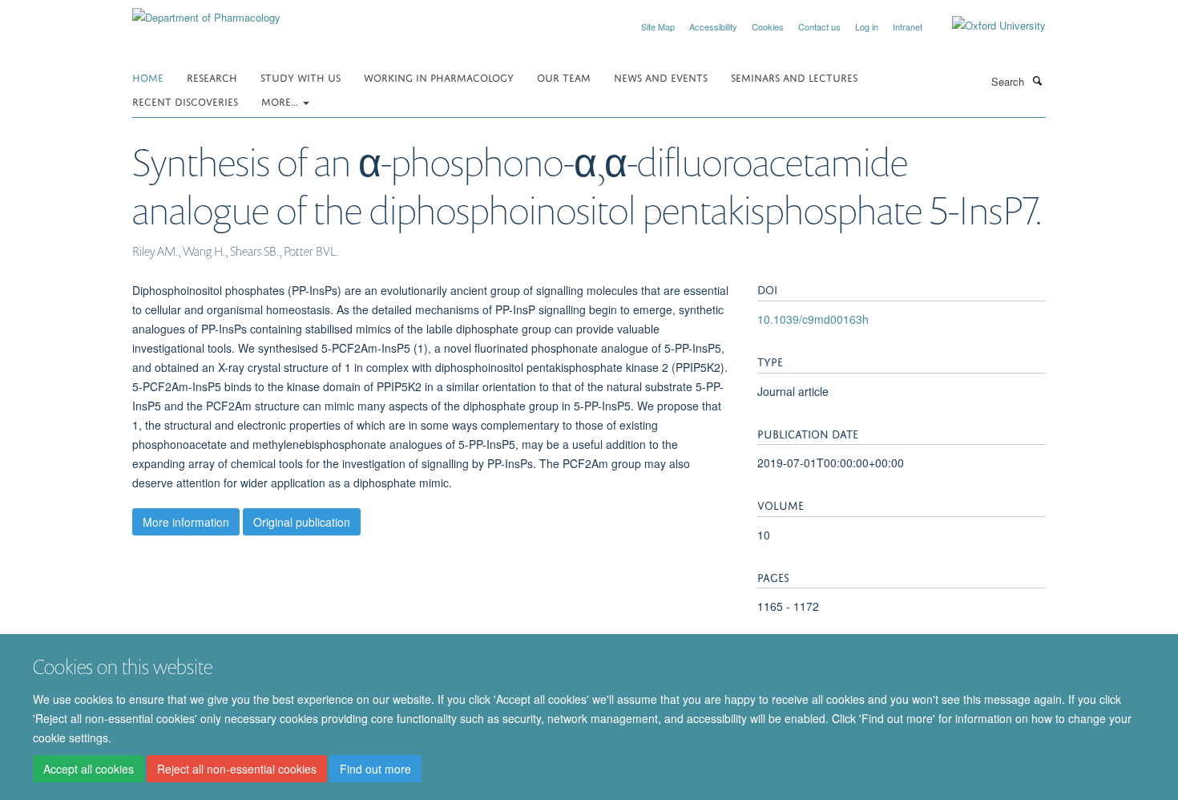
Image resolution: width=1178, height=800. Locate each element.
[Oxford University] (987, 25)
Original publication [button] (301, 522)
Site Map (658, 26)
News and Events (661, 76)
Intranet (907, 26)
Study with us (300, 76)
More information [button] (186, 522)
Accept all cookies (88, 769)
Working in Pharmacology (439, 76)
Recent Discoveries (185, 100)
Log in (866, 26)
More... (281, 100)
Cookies (768, 26)
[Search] (1037, 80)
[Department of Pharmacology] (206, 11)
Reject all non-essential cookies (237, 769)
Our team (564, 76)
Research (212, 76)
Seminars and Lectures (794, 76)
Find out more (375, 769)
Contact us (819, 26)
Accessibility (713, 26)
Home (147, 76)
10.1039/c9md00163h (813, 319)
